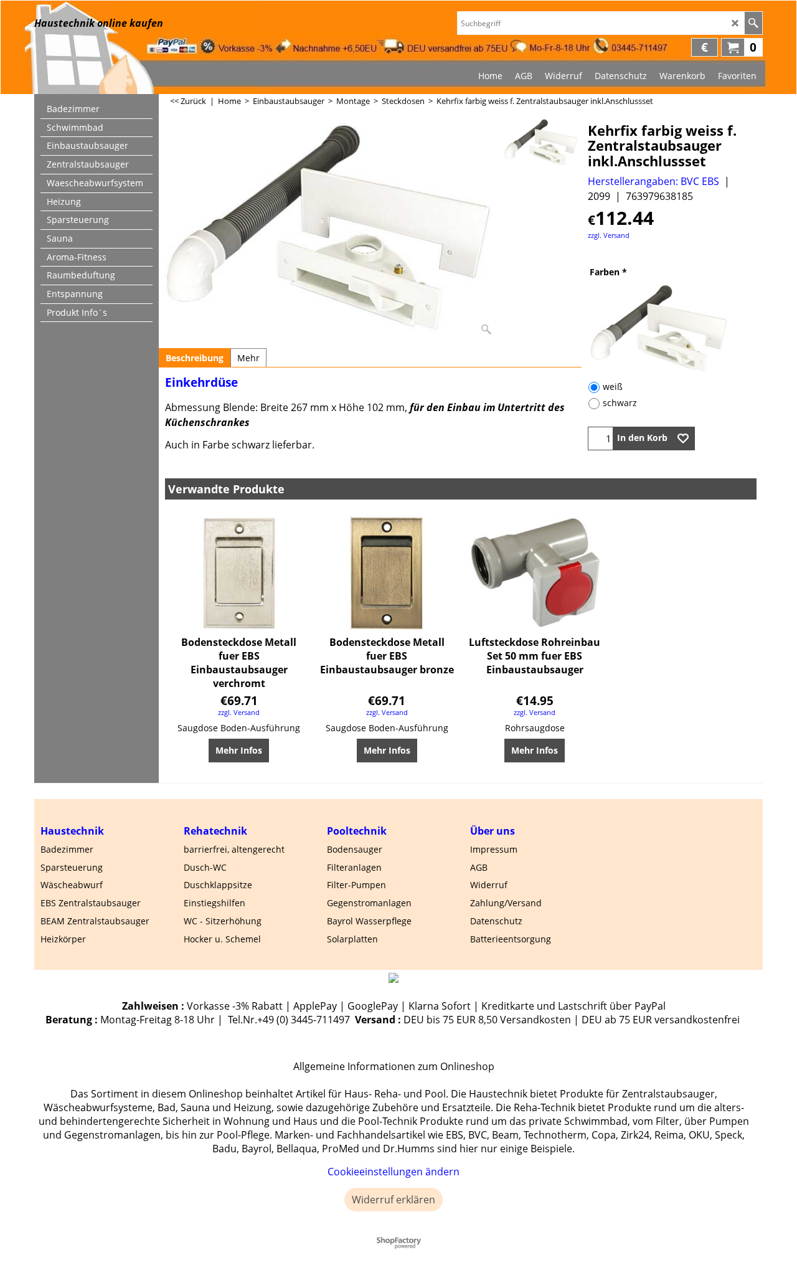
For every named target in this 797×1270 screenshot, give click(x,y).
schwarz (620, 403)
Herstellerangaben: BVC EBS (653, 181)
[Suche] (753, 23)
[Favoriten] (683, 438)
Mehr (248, 358)
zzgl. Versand (609, 235)
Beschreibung (195, 358)
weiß (613, 386)
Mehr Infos (238, 750)
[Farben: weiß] (672, 329)
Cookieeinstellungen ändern (394, 1171)
